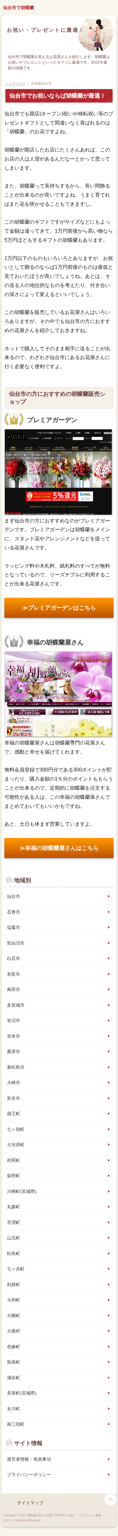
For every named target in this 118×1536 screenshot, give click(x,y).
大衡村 (13, 1330)
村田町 (13, 1160)
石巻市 (13, 911)
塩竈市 (13, 927)
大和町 (13, 1299)
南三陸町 (16, 1424)
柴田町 (13, 1175)
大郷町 (13, 1315)
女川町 (13, 1408)
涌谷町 (13, 1377)
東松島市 (16, 1067)
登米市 (13, 1036)
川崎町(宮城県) (22, 1191)
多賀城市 (16, 1005)
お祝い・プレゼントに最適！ (46, 30)
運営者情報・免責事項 (29, 1459)
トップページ (15, 83)
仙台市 (13, 896)
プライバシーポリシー (29, 1474)
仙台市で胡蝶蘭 (18, 7)
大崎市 (13, 1082)
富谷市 (13, 1098)
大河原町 (16, 1144)
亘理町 (13, 1222)
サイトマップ (30, 1502)
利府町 (13, 1284)
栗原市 (13, 1051)
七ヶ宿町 (16, 1129)
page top (110, 1499)
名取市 (13, 974)
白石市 (13, 958)
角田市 (13, 989)
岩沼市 (13, 1020)
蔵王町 (13, 1113)
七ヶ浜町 (16, 1268)
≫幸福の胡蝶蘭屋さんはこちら (59, 848)
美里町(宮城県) (22, 1393)
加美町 (13, 1361)
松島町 (13, 1253)
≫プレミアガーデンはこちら (59, 608)
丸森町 (13, 1206)
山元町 (13, 1237)
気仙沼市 (16, 942)
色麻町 (13, 1346)
